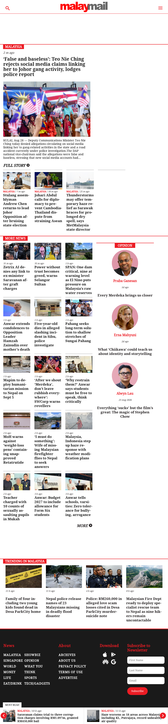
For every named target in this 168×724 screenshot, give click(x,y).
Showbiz (32, 655)
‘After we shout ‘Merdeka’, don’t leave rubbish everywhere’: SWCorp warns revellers (47, 393)
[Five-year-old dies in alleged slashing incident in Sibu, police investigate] (47, 307)
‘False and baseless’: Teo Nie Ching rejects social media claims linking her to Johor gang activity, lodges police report (44, 66)
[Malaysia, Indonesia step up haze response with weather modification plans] (78, 420)
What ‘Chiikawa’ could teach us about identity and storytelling (125, 351)
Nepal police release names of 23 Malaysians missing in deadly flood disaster (63, 607)
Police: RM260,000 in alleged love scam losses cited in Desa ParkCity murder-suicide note (104, 607)
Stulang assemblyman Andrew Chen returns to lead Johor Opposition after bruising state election (16, 210)
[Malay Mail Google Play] (113, 657)
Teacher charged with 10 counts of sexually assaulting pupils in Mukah (16, 508)
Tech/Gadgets (37, 683)
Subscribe (137, 691)
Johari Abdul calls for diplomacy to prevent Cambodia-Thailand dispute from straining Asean (48, 208)
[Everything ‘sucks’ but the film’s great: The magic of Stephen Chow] (125, 387)
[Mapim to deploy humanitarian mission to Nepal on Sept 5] (16, 364)
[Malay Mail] (84, 11)
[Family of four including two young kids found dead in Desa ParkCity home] (24, 576)
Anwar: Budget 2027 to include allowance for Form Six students (47, 506)
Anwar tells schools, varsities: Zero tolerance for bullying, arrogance (78, 506)
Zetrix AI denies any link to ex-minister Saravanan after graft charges (16, 278)
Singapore (13, 660)
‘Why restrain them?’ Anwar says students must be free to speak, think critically (78, 391)
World (9, 666)
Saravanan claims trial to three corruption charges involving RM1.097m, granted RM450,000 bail (47, 718)
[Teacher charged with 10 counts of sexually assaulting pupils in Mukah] (16, 481)
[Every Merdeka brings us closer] (125, 275)
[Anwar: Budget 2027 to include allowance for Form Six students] (47, 481)
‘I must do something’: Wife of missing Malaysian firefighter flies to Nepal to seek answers (46, 452)
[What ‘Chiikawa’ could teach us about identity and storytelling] (125, 329)
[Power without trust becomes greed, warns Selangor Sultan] (47, 251)
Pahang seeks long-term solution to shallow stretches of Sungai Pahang (78, 332)
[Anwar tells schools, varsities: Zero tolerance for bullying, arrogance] (78, 481)
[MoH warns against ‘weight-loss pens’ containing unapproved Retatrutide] (16, 420)
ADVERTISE (68, 678)
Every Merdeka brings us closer (125, 295)
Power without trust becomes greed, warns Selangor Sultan (47, 275)
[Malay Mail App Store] (104, 657)
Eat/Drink (12, 683)
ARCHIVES (67, 655)
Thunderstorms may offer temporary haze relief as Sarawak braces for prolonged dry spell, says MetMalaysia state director (80, 212)
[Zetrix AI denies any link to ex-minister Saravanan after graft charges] (16, 251)
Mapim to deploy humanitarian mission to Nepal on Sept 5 (15, 388)
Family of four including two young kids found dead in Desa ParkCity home (23, 605)
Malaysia (23, 711)
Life (7, 678)
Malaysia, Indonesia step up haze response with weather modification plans (78, 447)
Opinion (31, 660)
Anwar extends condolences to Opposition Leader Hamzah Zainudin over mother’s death (16, 336)
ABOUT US (67, 660)
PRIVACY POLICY (72, 666)
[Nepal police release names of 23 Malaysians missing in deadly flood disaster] (64, 576)
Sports (30, 678)
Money (9, 672)
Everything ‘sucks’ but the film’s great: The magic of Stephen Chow (125, 412)
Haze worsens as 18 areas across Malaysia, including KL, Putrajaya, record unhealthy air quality (131, 718)
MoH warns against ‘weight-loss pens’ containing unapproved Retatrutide (15, 449)
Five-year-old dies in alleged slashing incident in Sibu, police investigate (47, 334)
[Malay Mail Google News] (113, 665)
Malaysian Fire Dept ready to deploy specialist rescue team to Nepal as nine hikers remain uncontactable (143, 609)
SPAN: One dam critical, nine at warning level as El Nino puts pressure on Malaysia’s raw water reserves (78, 280)
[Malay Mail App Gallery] (105, 665)
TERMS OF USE (71, 672)
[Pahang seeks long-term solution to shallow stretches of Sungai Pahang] (78, 307)
